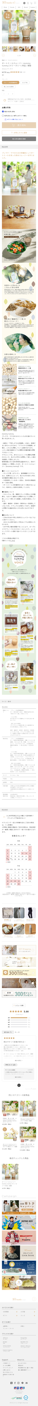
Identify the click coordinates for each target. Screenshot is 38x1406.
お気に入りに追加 (19, 132)
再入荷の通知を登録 (19, 139)
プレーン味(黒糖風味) (10, 82)
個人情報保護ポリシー (24, 1370)
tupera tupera (7, 1350)
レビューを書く (19, 1005)
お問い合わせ (6, 1370)
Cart (31, 3)
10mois (5, 1338)
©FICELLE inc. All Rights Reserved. (19, 1402)
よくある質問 (6, 1365)
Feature (32, 7)
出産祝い (5, 1326)
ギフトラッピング (8, 1368)
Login (28, 3)
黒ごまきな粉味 (9, 87)
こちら (12, 540)
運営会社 (20, 1365)
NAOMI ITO (24, 1342)
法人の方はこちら (8, 1372)
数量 (3, 90)
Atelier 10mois (25, 1346)
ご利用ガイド (6, 1363)
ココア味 (24, 82)
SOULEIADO (7, 1346)
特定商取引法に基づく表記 (25, 1368)
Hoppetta (24, 1338)
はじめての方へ (22, 1363)
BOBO (5, 1342)
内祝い (23, 1326)
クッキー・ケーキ (8, 1328)
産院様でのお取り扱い (8, 1375)
